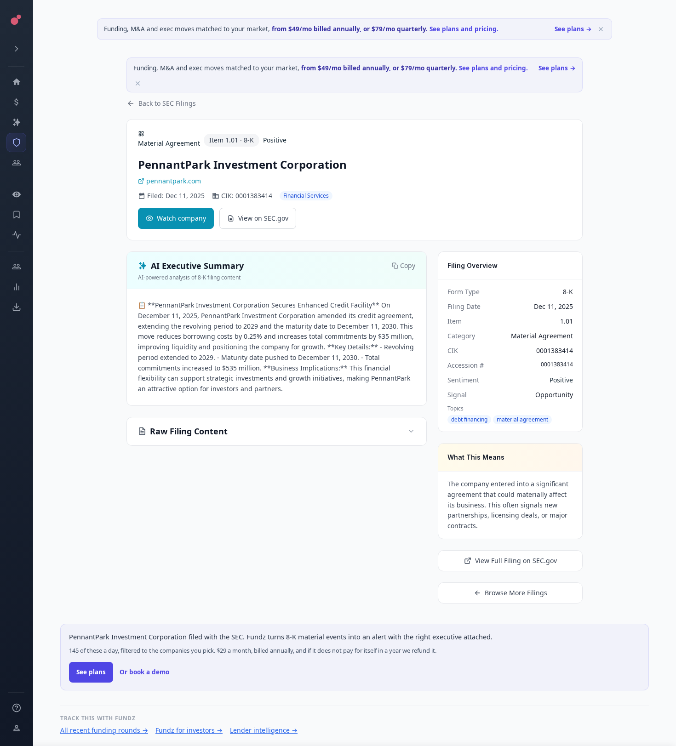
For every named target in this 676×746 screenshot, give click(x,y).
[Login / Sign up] (16, 728)
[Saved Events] (16, 214)
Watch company (181, 218)
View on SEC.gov (263, 218)
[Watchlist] (16, 194)
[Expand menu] (16, 48)
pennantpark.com (173, 181)
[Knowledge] (16, 708)
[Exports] (16, 307)
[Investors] (16, 162)
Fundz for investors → (189, 730)
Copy (407, 265)
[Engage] (16, 266)
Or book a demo (144, 672)
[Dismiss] (600, 29)
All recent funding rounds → (104, 730)
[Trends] (16, 286)
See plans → (573, 29)
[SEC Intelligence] (16, 142)
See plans (91, 672)
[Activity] (16, 235)
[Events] (16, 102)
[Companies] (16, 122)
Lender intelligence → (264, 730)
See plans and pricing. (464, 29)
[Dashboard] (16, 81)
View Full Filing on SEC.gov (516, 560)
